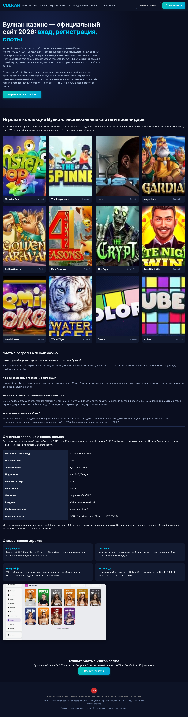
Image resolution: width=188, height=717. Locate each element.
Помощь (26, 5)
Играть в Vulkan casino (22, 94)
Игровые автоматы (60, 5)
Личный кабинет (148, 5)
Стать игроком (174, 5)
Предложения (80, 5)
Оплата (95, 5)
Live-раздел (108, 5)
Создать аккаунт (94, 670)
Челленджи (40, 5)
